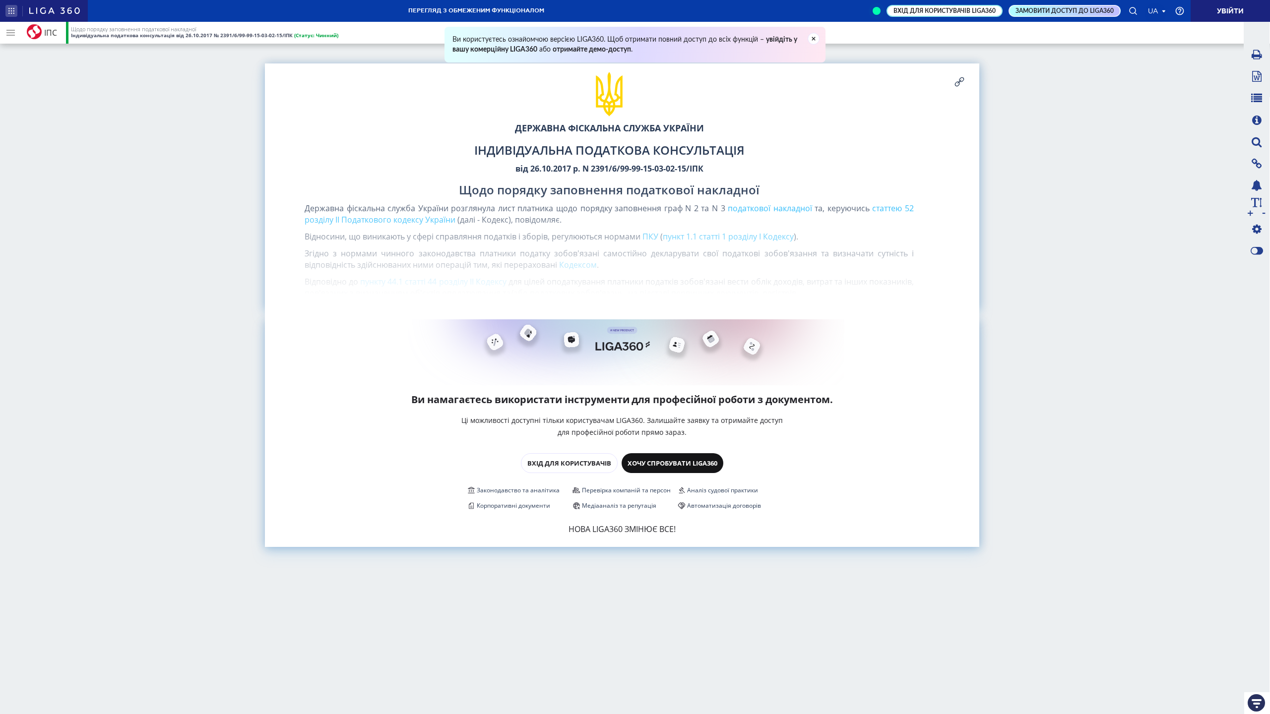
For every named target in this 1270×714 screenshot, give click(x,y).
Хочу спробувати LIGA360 (672, 463)
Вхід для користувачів (569, 463)
